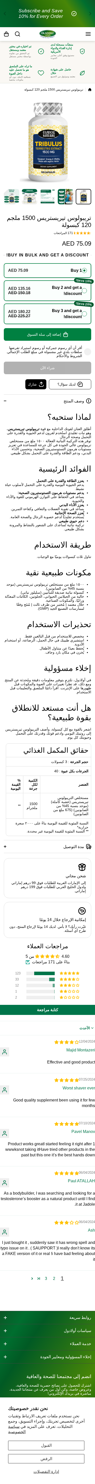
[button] (88, 13)
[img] (66, 1042)
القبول (46, 1445)
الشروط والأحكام (69, 356)
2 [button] (54, 1278)
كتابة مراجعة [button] (47, 1010)
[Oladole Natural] (47, 34)
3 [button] (46, 1278)
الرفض (46, 1459)
